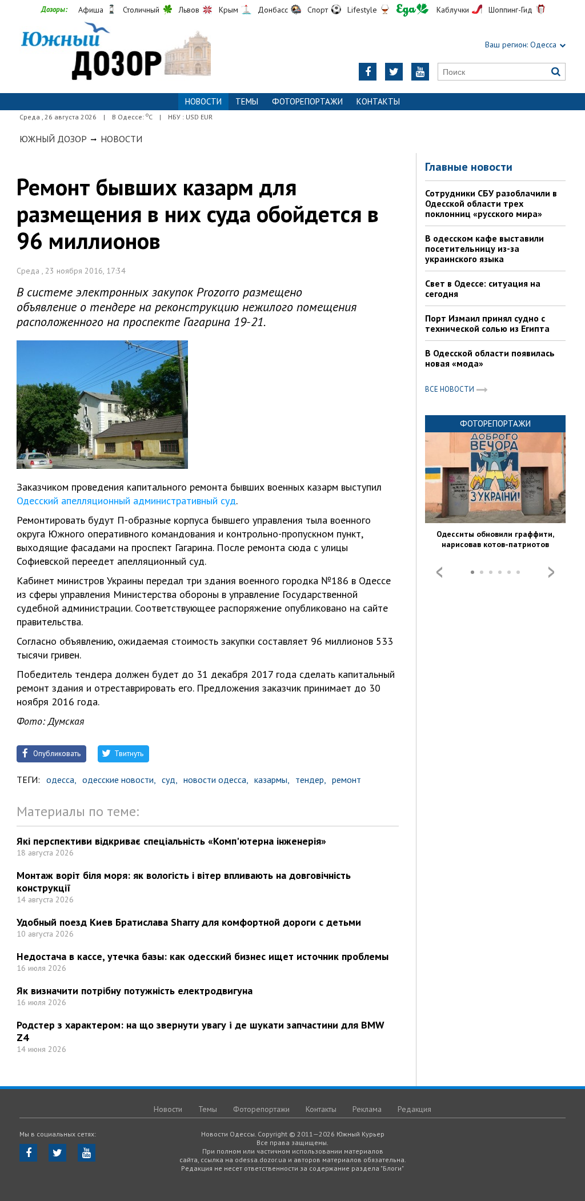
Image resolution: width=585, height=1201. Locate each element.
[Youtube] (420, 72)
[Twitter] (394, 72)
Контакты (378, 101)
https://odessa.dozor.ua (115, 52)
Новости (121, 138)
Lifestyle (362, 10)
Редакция (414, 1109)
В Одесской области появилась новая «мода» (490, 358)
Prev (439, 572)
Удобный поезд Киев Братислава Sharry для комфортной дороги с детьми (189, 922)
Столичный (141, 10)
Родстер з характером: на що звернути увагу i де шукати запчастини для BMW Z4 (200, 1031)
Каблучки (452, 10)
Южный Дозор (53, 138)
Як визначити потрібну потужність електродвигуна (135, 990)
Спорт (317, 10)
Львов (189, 10)
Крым (228, 10)
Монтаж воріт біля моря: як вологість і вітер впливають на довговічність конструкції (184, 881)
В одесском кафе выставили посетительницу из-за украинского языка (484, 248)
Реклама (367, 1109)
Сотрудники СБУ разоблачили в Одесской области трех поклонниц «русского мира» (491, 203)
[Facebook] (367, 72)
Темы (246, 101)
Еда (412, 10)
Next (551, 572)
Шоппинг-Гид (510, 10)
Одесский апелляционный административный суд (126, 500)
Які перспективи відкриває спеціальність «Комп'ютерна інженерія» (171, 840)
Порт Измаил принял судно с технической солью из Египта (487, 323)
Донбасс (273, 10)
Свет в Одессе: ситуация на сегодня (482, 288)
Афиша (90, 10)
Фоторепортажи (307, 101)
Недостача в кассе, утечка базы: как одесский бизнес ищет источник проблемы (202, 956)
